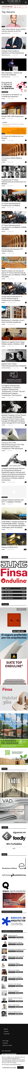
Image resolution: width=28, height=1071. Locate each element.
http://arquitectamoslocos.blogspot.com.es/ (16, 952)
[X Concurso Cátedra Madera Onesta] (14, 150)
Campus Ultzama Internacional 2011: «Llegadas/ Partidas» (13, 501)
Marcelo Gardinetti (13, 991)
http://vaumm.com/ (11, 973)
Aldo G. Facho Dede (13, 1005)
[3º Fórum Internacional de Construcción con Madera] (14, 195)
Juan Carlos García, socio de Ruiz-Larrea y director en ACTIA (14, 30)
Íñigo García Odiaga (14, 970)
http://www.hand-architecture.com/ (14, 1015)
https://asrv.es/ (11, 987)
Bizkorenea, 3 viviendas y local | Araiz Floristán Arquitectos (13, 321)
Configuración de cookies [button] (9, 1067)
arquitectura (4, 113)
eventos (3, 412)
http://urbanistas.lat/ (12, 1008)
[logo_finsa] (14, 572)
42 (25, 482)
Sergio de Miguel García (15, 1012)
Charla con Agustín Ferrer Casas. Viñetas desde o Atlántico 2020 (13, 343)
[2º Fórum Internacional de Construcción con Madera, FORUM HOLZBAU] (14, 217)
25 (25, 503)
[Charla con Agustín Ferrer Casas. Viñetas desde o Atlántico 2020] (14, 334)
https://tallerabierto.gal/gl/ (13, 966)
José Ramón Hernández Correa (17, 949)
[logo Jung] (14, 564)
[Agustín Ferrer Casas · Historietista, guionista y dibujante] (14, 356)
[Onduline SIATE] (14, 672)
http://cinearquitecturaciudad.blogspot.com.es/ (17, 938)
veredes (3, 98)
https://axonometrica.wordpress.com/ (15, 945)
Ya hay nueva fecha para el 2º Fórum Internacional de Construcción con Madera (12, 298)
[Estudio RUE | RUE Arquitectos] (14, 108)
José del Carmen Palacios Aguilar (15, 998)
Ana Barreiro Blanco (6, 367)
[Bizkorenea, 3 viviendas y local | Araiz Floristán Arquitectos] (14, 312)
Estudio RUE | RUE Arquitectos (12, 116)
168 (25, 397)
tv (2, 339)
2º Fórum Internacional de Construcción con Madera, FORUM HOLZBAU (14, 227)
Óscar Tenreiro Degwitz (15, 977)
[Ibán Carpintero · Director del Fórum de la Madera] (14, 65)
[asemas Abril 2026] (14, 646)
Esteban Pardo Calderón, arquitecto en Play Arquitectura (13, 52)
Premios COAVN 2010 (10, 547)
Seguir (23, 591)
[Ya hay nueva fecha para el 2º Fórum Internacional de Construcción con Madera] (14, 288)
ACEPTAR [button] (20, 1067)
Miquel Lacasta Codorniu (15, 942)
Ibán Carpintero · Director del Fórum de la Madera (12, 74)
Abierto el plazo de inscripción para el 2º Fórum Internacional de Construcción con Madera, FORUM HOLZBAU (14, 274)
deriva (3, 133)
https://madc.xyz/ (11, 959)
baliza (3, 26)
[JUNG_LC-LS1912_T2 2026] (14, 620)
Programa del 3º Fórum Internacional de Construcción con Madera (14, 182)
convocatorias (5, 92)
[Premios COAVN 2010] (14, 539)
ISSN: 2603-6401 (6, 1051)
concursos (4, 246)
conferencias (4, 383)
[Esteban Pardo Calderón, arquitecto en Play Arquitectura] (14, 43)
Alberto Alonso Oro (6, 33)
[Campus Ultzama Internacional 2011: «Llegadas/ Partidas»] (14, 492)
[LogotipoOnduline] (14, 580)
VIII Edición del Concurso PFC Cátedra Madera (12, 250)
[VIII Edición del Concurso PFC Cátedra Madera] (14, 241)
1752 (25, 549)
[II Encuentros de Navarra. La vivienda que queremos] (14, 86)
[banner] (14, 810)
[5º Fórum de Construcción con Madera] (14, 128)
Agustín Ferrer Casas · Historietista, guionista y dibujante (14, 365)
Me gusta (23, 588)
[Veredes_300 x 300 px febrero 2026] (14, 726)
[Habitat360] (14, 698)
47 (25, 529)
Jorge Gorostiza (12, 935)
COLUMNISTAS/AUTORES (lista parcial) (12, 931)
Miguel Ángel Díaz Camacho (16, 956)
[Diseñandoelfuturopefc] (14, 752)
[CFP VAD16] (14, 785)
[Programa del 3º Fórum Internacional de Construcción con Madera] (14, 172)
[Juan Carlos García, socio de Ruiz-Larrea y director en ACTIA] (14, 21)
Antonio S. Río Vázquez (14, 984)
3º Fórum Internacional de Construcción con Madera (11, 204)
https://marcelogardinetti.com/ (13, 994)
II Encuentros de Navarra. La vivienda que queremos (12, 95)
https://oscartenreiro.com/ (13, 980)
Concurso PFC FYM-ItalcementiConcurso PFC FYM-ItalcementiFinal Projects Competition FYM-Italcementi (13, 445)
